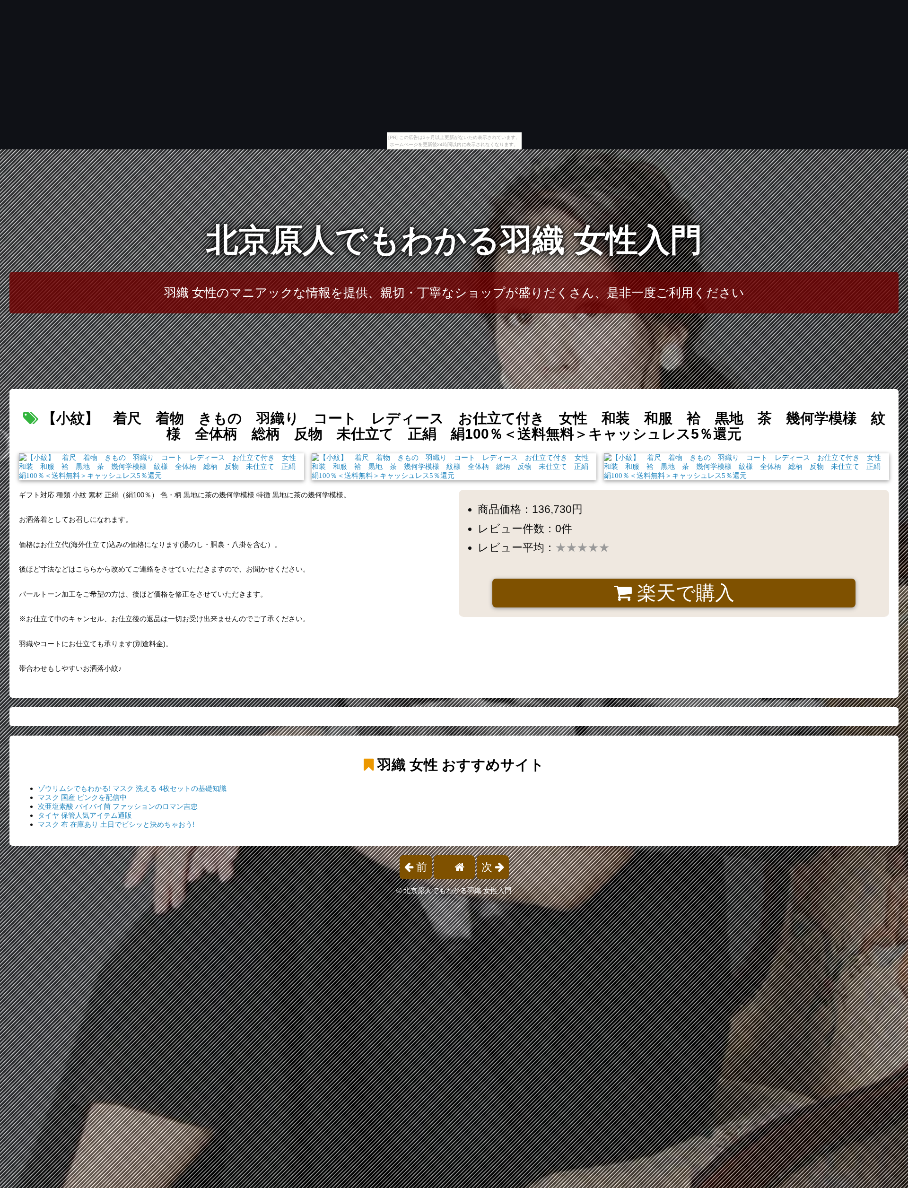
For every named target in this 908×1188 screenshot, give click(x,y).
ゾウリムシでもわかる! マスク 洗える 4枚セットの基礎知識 (132, 788)
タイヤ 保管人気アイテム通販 (85, 815)
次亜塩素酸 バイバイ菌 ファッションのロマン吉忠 (118, 806)
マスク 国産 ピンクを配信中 (82, 797)
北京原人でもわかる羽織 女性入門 (454, 240)
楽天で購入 (683, 593)
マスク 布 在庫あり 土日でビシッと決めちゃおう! (116, 824)
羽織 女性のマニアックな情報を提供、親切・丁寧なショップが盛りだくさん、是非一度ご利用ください (454, 293)
